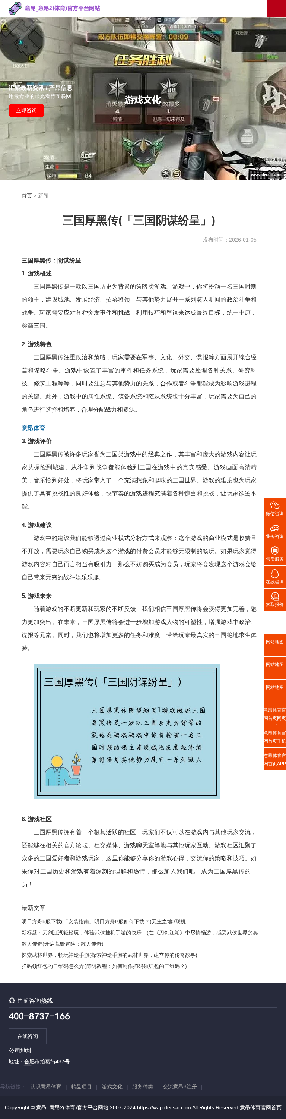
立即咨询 (26, 110)
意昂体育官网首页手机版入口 (275, 738)
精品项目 (81, 1087)
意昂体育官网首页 (261, 1107)
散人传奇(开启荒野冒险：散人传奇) (63, 944)
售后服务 (275, 553)
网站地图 (275, 641)
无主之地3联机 (169, 921)
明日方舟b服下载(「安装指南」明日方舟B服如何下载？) (87, 921)
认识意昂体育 (45, 1087)
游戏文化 (112, 1087)
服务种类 (142, 1087)
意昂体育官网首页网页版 (275, 716)
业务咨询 (275, 531)
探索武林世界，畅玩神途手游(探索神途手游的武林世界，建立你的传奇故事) (109, 955)
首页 (27, 196)
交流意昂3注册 (180, 1087)
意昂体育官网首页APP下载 (275, 761)
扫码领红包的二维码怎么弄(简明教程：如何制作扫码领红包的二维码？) (104, 966)
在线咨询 (27, 1036)
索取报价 (275, 599)
